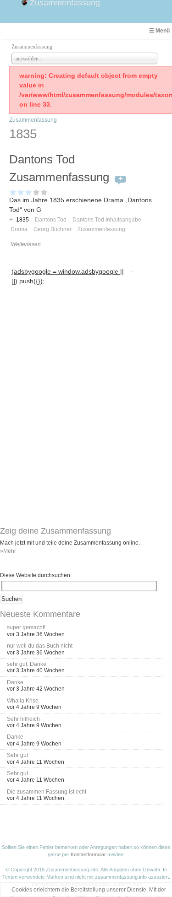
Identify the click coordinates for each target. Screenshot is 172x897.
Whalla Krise (23, 700)
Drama (19, 229)
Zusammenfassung (33, 120)
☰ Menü (159, 30)
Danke (15, 682)
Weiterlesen (26, 244)
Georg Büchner (52, 229)
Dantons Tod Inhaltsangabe (106, 219)
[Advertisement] (69, 344)
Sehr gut (17, 755)
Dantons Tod (51, 219)
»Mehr (8, 551)
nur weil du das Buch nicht (39, 646)
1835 (22, 219)
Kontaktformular (88, 854)
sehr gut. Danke (26, 664)
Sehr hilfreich (23, 719)
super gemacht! (26, 627)
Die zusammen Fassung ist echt (46, 792)
